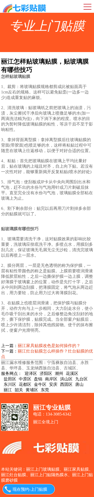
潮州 (59, 373)
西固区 (66, 384)
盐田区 (10, 379)
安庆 (53, 384)
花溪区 (72, 373)
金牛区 (40, 384)
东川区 (10, 384)
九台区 (81, 379)
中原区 (25, 379)
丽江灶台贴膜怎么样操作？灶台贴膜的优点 (47, 354)
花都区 (25, 384)
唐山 (79, 384)
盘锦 (38, 379)
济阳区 (46, 373)
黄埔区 (32, 390)
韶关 (19, 390)
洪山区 (66, 379)
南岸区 (51, 379)
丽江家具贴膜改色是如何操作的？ (49, 345)
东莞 (45, 390)
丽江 (8, 390)
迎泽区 (31, 373)
